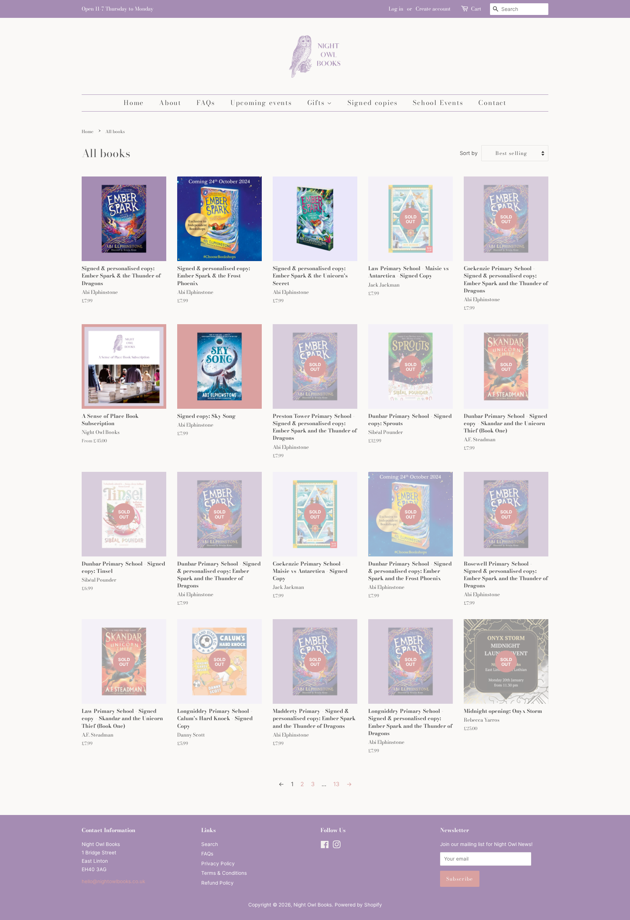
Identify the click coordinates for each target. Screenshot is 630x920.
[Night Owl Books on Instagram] (336, 846)
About (170, 103)
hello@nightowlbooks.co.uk (113, 881)
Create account (433, 9)
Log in (396, 9)
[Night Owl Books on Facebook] (324, 846)
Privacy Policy (218, 863)
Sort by (469, 153)
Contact (492, 103)
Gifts (317, 103)
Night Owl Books (312, 905)
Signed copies (372, 103)
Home (134, 103)
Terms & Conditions (224, 873)
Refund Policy (217, 883)
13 (336, 784)
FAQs (206, 103)
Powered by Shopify (358, 905)
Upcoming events (261, 103)
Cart (476, 9)
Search (209, 844)
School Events (438, 103)
